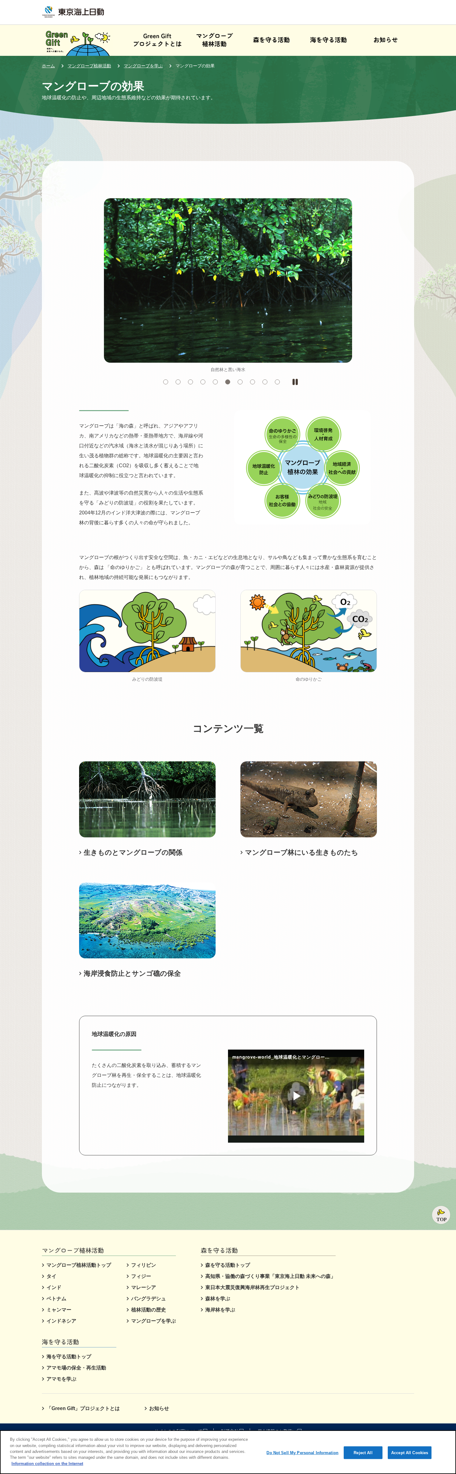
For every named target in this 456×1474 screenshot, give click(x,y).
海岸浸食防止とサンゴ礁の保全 (132, 973)
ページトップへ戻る (441, 1215)
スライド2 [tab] (180, 382)
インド (54, 1287)
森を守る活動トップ (227, 1265)
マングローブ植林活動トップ (79, 1265)
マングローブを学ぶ (143, 65)
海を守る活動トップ (69, 1356)
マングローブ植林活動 (89, 65)
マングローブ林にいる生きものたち (301, 852)
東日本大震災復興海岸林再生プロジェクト (252, 1287)
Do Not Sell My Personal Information (302, 1452)
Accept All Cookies (409, 1452)
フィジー (141, 1276)
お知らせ (159, 1408)
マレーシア (143, 1287)
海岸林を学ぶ (220, 1309)
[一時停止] (295, 382)
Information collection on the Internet (47, 1463)
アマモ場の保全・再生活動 (76, 1367)
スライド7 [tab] (242, 382)
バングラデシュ (148, 1298)
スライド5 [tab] (217, 382)
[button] (214, 40)
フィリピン (143, 1265)
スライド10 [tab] (279, 382)
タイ (51, 1276)
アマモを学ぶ (61, 1379)
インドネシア (61, 1321)
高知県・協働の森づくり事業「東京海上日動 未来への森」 (270, 1276)
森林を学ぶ (217, 1298)
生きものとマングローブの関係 (133, 852)
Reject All (363, 1452)
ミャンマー (59, 1309)
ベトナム (56, 1298)
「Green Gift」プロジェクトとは (83, 1408)
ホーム (48, 65)
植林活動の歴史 (148, 1309)
